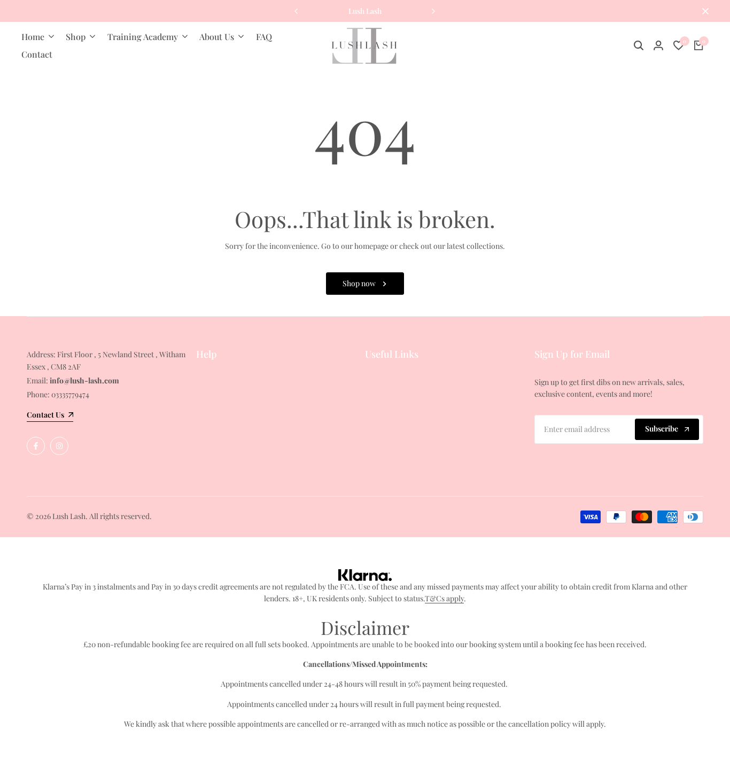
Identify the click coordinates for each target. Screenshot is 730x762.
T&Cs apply (444, 598)
